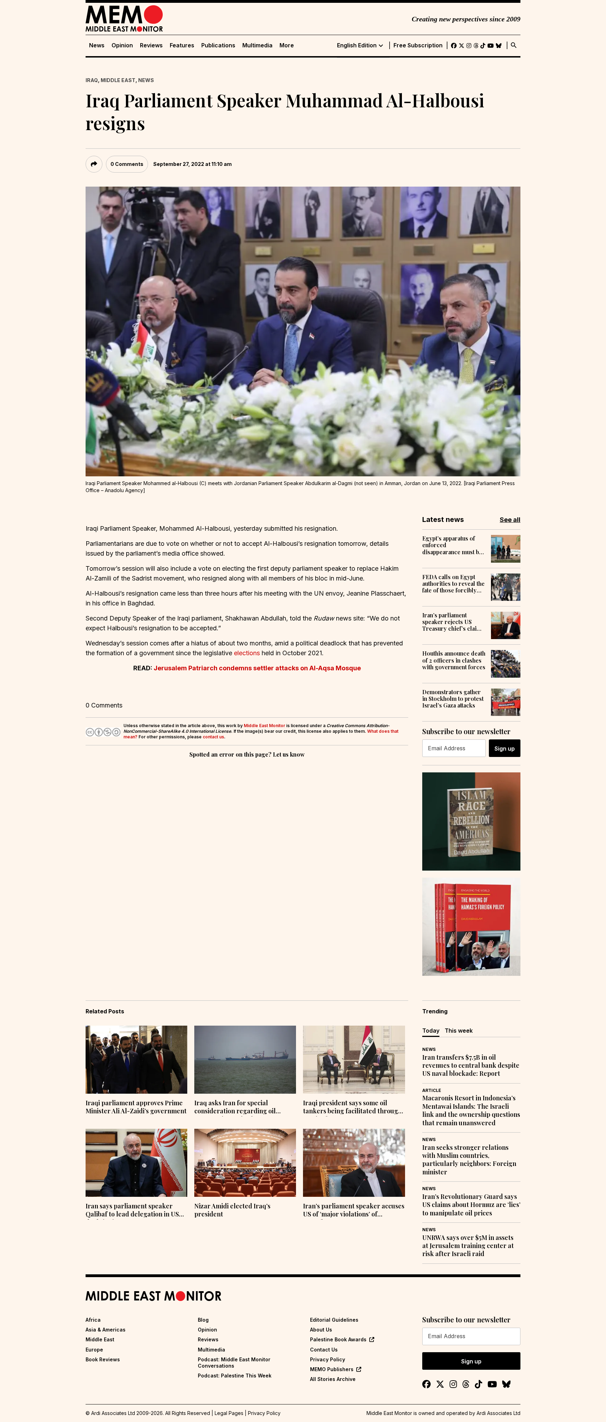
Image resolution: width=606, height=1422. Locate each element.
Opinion (122, 45)
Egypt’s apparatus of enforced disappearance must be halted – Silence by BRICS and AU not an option (452, 545)
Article (431, 1090)
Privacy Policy (327, 1359)
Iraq (92, 80)
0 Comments (126, 164)
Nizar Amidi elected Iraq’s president (232, 1210)
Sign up (504, 748)
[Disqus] (247, 856)
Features (182, 45)
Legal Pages (229, 1413)
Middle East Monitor (264, 725)
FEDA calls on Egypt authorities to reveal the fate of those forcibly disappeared (453, 584)
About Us (321, 1330)
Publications (218, 45)
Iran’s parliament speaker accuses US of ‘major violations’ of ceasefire (353, 1211)
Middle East (118, 80)
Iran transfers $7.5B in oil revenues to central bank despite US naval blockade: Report (470, 1065)
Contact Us (324, 1350)
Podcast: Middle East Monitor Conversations (234, 1362)
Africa (93, 1320)
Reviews (151, 45)
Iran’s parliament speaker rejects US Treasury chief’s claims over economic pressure (453, 622)
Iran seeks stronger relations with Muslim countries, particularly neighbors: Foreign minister (469, 1159)
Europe (94, 1350)
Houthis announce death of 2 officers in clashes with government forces (453, 660)
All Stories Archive (333, 1379)
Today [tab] (430, 1030)
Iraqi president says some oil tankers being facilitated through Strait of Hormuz (352, 1107)
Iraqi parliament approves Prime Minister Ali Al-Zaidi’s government (136, 1107)
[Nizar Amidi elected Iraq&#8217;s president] (245, 1163)
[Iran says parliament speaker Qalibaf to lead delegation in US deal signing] (136, 1163)
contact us (213, 736)
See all (510, 519)
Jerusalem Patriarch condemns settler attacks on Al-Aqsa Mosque (257, 668)
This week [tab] (459, 1030)
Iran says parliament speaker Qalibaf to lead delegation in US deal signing (132, 1211)
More (287, 45)
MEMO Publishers (332, 1369)
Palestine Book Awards (338, 1339)
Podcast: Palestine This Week (234, 1376)
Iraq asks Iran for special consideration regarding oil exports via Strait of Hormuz (236, 1107)
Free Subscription (418, 45)
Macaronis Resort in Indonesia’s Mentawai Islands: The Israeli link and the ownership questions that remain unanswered (471, 1110)
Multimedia (257, 45)
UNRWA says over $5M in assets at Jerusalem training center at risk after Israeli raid (468, 1246)
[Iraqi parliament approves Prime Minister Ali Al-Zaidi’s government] (136, 1060)
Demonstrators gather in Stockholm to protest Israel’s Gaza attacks (453, 699)
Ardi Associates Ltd (498, 1413)
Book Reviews (103, 1359)
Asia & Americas (106, 1330)
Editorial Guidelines (334, 1320)
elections (248, 653)
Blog (203, 1320)
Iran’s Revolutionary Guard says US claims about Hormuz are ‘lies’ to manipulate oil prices (471, 1205)
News (97, 45)
